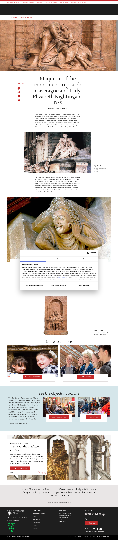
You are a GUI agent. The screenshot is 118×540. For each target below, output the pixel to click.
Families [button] (39, 2)
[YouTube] (96, 514)
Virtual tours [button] (64, 2)
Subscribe (91, 523)
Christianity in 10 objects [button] (78, 2)
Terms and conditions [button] (89, 536)
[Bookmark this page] (19, 96)
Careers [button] (35, 528)
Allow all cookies (84, 285)
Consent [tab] (33, 259)
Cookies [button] (69, 536)
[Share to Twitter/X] (19, 92)
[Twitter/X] (89, 514)
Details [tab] (59, 259)
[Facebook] (86, 514)
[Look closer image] (57, 315)
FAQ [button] (34, 516)
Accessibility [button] (37, 519)
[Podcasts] (103, 514)
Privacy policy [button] (77, 536)
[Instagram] (93, 514)
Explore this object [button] (20, 467)
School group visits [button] (59, 417)
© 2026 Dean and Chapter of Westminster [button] (18, 536)
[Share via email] (19, 100)
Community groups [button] (51, 2)
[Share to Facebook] (19, 88)
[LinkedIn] (100, 514)
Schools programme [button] (13, 2)
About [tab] (85, 259)
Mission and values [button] (39, 513)
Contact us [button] (36, 522)
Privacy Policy (62, 277)
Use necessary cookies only (34, 285)
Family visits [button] (93, 417)
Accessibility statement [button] (103, 536)
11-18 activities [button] (86, 377)
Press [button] (35, 525)
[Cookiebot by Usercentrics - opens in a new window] (88, 253)
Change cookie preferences (58, 285)
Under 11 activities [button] (32, 377)
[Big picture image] (57, 152)
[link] (97, 529)
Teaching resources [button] (28, 2)
